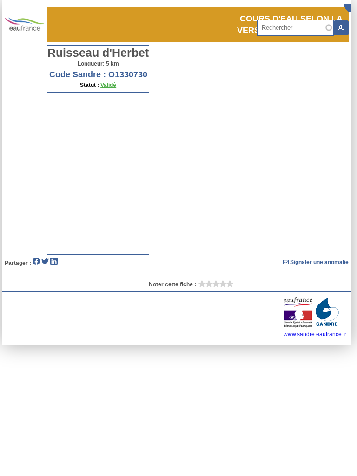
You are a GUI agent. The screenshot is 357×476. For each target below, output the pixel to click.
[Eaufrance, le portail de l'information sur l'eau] (299, 326)
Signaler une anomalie (319, 262)
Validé (108, 85)
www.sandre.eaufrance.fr (315, 334)
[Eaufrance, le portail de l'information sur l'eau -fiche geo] (24, 24)
